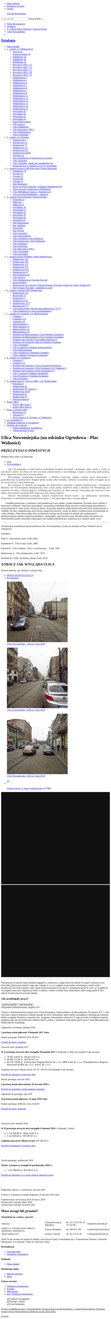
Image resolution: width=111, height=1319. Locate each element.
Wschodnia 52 (19, 116)
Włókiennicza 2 (20, 77)
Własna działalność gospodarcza (27, 428)
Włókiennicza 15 (20, 103)
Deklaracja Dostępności (18, 1286)
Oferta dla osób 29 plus (23, 430)
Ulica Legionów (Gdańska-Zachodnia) (30, 373)
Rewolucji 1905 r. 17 (22, 70)
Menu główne (13, 3)
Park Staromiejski (21, 223)
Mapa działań (13, 46)
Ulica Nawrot (19, 277)
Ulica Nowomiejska (16, 31)
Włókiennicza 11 (20, 96)
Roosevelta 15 (19, 295)
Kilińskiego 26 (19, 57)
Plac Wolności (19, 225)
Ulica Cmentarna (20, 345)
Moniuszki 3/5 (19, 412)
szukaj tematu (34, 18)
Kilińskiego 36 (19, 62)
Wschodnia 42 (19, 217)
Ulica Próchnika (20, 246)
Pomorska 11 (19, 199)
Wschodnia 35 (19, 215)
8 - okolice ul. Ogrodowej (18, 358)
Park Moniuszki (20, 184)
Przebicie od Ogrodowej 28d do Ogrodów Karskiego (37, 342)
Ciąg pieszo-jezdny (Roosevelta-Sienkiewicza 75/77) (37, 308)
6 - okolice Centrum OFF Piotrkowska (24, 290)
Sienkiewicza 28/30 (22, 153)
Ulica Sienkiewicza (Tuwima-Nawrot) (30, 280)
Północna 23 (18, 205)
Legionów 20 (19, 363)
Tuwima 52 (18, 181)
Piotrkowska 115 (20, 264)
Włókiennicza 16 (20, 106)
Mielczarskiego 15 (21, 326)
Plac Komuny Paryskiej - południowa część (32, 288)
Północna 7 (18, 202)
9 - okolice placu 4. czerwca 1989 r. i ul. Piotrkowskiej (32, 381)
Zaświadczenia (14, 1251)
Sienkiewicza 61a (21, 269)
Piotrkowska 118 (20, 267)
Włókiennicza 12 (20, 98)
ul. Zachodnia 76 (14, 420)
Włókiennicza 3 (20, 80)
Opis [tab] (9, 461)
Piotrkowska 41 (20, 394)
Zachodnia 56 (19, 220)
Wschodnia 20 (19, 207)
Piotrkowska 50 (20, 397)
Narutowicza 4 (19, 140)
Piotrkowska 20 (20, 386)
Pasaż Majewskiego (22, 121)
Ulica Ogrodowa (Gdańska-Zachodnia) (31, 376)
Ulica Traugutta (20, 160)
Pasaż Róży (18, 228)
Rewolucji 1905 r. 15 (22, 67)
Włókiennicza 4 (20, 83)
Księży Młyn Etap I (22, 404)
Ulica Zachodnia (20, 254)
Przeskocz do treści (15, 6)
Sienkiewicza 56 (20, 301)
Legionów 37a (19, 319)
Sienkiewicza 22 (20, 147)
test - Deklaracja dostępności (20, 1294)
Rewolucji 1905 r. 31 (22, 75)
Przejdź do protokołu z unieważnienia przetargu (23, 1089)
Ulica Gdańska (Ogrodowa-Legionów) (30, 355)
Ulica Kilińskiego (21, 127)
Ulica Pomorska (20, 243)
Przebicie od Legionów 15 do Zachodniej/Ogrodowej (37, 365)
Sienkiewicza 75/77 (22, 303)
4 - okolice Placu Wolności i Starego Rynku (27, 29)
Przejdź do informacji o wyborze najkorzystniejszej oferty (27, 1175)
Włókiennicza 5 (20, 85)
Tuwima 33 (18, 173)
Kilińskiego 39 (19, 171)
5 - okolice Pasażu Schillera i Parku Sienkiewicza (29, 256)
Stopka (10, 8)
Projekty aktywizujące (17, 425)
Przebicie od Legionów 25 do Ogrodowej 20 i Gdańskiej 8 (39, 368)
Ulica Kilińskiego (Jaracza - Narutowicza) (32, 192)
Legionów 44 (19, 321)
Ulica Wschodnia (20, 134)
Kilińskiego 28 (19, 59)
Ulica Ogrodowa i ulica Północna (28, 238)
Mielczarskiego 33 (21, 332)
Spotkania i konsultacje (17, 1254)
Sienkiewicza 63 (20, 272)
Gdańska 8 (18, 360)
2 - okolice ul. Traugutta (18, 137)
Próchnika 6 (18, 384)
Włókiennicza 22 (20, 109)
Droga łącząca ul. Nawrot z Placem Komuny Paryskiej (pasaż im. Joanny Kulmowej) (51, 285)
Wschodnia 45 (19, 111)
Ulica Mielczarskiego (22, 350)
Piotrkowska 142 (20, 293)
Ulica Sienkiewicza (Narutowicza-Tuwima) (32, 158)
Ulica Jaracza (19, 124)
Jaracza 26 (17, 51)
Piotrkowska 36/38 (21, 391)
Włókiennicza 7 (20, 90)
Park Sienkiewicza (21, 275)
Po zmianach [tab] (13, 578)
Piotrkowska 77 (20, 145)
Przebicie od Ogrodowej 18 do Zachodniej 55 (33, 371)
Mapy (9, 1276)
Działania (11, 26)
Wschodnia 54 (19, 119)
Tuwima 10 (18, 415)
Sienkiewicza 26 (20, 150)
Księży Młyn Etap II (22, 407)
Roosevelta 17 (19, 298)
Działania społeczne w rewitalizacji (23, 422)
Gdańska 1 (18, 316)
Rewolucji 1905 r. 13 (22, 64)
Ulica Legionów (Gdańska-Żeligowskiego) (32, 347)
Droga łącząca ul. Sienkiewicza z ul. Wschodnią (35, 166)
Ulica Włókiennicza (22, 132)
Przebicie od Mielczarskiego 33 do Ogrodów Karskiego (38, 334)
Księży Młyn (13, 402)
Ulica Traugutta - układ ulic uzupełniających (33, 163)
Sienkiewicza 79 (20, 306)
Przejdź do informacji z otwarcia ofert (18, 1074)
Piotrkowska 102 (20, 259)
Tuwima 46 (18, 179)
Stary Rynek (18, 230)
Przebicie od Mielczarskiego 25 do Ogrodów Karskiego (38, 337)
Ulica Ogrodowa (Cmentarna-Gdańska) (31, 352)
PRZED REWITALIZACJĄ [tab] (20, 575)
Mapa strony (12, 1291)
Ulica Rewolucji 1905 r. (24, 129)
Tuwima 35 (18, 176)
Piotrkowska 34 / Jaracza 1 (25, 389)
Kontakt (10, 1289)
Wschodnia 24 (19, 212)
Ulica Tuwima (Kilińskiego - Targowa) (30, 194)
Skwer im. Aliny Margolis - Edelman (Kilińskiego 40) (37, 186)
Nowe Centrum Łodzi (17, 409)
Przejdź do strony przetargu (13, 1042)
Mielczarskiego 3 (20, 324)
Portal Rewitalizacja (16, 24)
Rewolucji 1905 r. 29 (22, 72)
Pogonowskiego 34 (21, 54)
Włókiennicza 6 (20, 88)
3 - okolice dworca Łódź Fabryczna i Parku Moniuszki (32, 168)
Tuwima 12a (18, 155)
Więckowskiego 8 (21, 399)
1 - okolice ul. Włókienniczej (20, 49)
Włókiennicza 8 (20, 93)
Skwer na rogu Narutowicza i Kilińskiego (32, 189)
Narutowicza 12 (20, 142)
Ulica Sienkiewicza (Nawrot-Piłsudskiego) (32, 311)
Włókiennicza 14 (20, 101)
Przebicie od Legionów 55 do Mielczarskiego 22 (35, 339)
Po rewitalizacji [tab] (14, 464)
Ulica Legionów (20, 233)
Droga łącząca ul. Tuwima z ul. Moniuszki (32, 417)
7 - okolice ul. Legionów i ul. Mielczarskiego (27, 313)
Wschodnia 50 (19, 114)
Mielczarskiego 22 (21, 329)
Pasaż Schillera (19, 282)
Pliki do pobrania (15, 1274)
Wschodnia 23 (19, 210)
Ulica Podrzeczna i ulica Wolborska (29, 241)
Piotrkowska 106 (20, 262)
